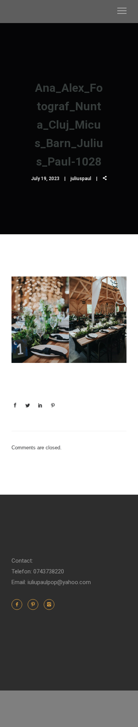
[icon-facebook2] (19, 604)
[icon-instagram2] (49, 604)
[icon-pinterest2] (35, 604)
